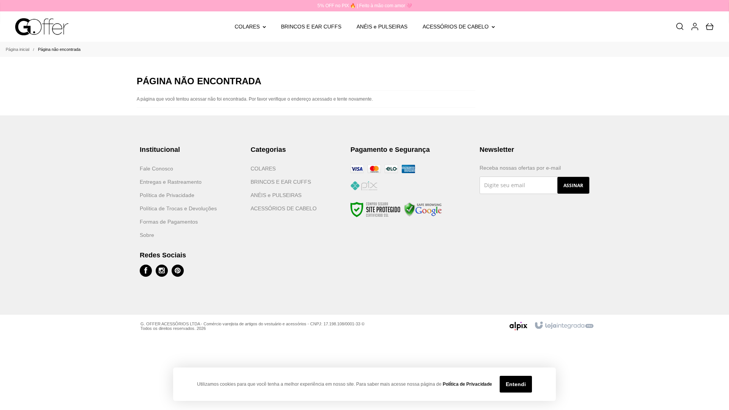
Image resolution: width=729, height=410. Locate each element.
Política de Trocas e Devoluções (178, 208)
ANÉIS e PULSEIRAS (276, 195)
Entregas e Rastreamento (171, 182)
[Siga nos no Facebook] (146, 271)
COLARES (263, 169)
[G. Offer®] (42, 26)
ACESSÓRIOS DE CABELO (284, 208)
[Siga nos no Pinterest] (178, 271)
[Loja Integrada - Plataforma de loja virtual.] (563, 326)
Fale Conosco (156, 169)
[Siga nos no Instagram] (162, 271)
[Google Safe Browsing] (423, 209)
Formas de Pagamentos (169, 222)
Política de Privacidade (167, 195)
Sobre (147, 235)
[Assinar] (573, 185)
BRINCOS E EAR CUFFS (281, 182)
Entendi (516, 384)
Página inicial (17, 49)
